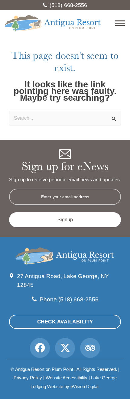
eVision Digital (84, 386)
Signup (65, 219)
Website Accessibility (66, 377)
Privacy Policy (28, 377)
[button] (113, 24)
